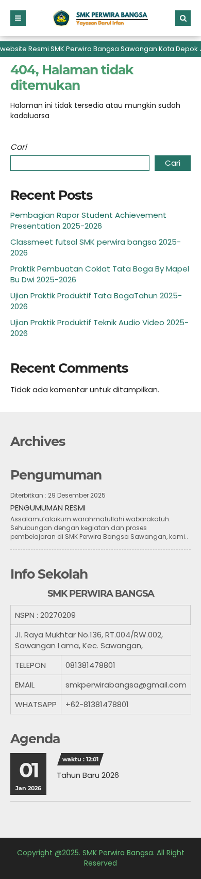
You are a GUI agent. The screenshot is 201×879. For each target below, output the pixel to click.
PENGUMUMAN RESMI (48, 507)
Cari (18, 146)
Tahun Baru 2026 (88, 775)
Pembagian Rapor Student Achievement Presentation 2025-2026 (88, 220)
